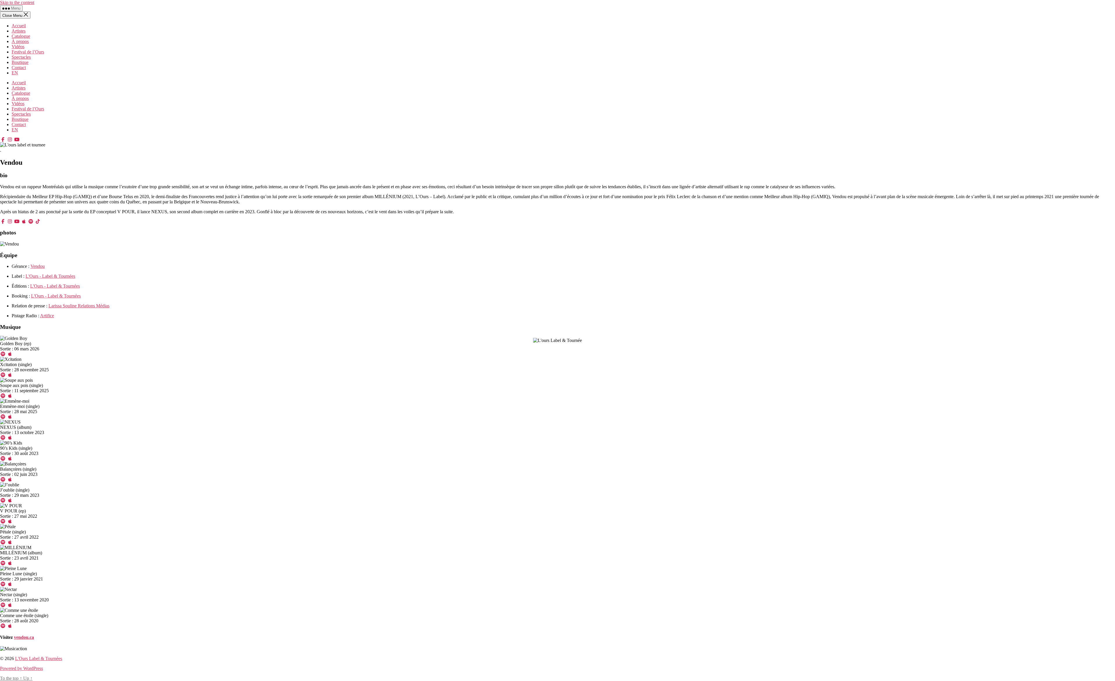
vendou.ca (24, 637)
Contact (19, 67)
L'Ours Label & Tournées (38, 658)
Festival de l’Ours (28, 51)
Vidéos (18, 46)
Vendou (37, 266)
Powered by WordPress (21, 668)
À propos (20, 41)
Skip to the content (17, 2)
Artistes (19, 30)
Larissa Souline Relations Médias (78, 305)
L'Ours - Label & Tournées (50, 276)
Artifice (47, 315)
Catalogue (21, 36)
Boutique (20, 62)
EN (15, 72)
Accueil (19, 25)
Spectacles (21, 57)
